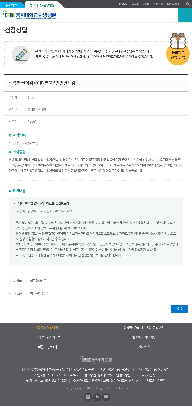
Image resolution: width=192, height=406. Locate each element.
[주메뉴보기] (185, 15)
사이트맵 (143, 347)
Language (173, 4)
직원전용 (158, 4)
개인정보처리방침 (47, 328)
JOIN (146, 4)
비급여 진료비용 (48, 347)
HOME (123, 4)
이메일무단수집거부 (48, 337)
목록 (179, 309)
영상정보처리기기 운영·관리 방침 (144, 328)
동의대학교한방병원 (42, 5)
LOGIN (135, 4)
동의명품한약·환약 (178, 55)
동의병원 (11, 5)
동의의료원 (35, 15)
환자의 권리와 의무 (143, 337)
